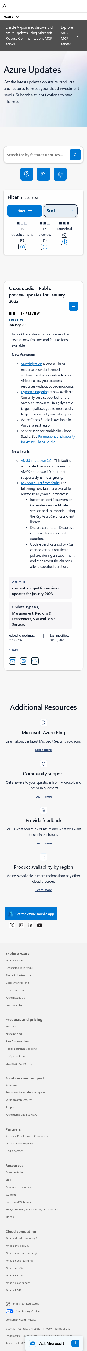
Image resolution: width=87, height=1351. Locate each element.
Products (11, 1026)
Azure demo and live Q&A (21, 1114)
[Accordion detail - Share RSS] (23, 661)
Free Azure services (17, 1041)
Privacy (47, 1328)
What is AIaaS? (14, 1268)
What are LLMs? (15, 1275)
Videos (10, 1217)
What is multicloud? (17, 1245)
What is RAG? (13, 1290)
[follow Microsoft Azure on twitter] (12, 925)
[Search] (75, 154)
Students (11, 1194)
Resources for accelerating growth (26, 1092)
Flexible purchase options (21, 1048)
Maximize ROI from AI (19, 1063)
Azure (9, 16)
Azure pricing (14, 1033)
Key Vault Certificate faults (40, 482)
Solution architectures (19, 1099)
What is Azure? (14, 960)
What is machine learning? (21, 1253)
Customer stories (16, 1005)
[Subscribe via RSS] (43, 174)
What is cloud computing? (21, 1238)
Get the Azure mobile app (34, 913)
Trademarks (13, 1336)
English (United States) (26, 1303)
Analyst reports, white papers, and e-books (32, 1209)
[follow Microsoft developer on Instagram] (21, 925)
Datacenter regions (17, 982)
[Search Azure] (5, 6)
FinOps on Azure (16, 1056)
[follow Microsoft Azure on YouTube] (39, 925)
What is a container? (18, 1283)
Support (11, 1107)
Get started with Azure (19, 968)
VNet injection (31, 363)
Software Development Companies (27, 1136)
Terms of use (62, 1328)
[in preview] (45, 247)
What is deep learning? (19, 1260)
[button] (26, 174)
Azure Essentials (15, 997)
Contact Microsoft (29, 1328)
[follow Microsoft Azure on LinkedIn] (30, 925)
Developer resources (18, 1187)
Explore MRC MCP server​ (67, 35)
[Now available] (64, 241)
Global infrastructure (18, 975)
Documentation (15, 1172)
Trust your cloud (16, 990)
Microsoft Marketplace (19, 1143)
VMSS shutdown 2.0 (36, 460)
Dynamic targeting (35, 391)
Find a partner (14, 1151)
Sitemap (10, 1328)
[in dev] (22, 247)
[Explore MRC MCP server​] (60, 174)
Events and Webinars (18, 1202)
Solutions (11, 1085)
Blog (8, 1179)
